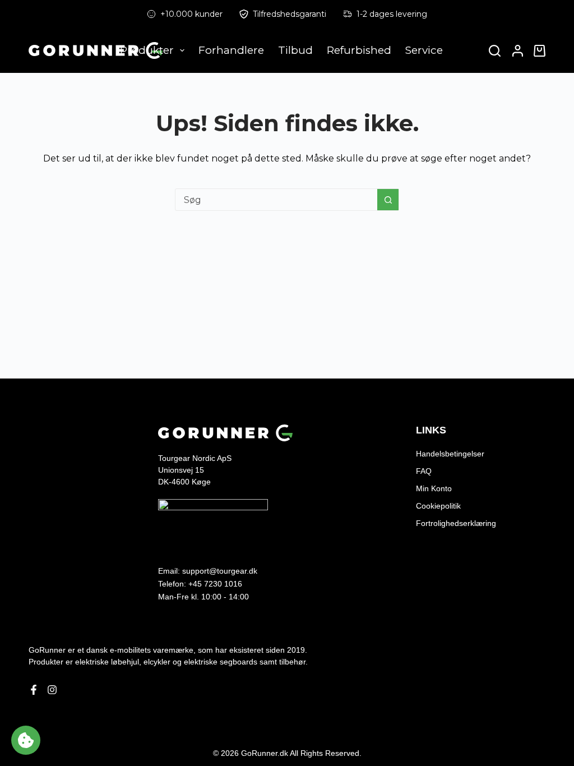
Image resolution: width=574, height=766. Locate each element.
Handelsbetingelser (450, 453)
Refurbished (359, 50)
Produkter (147, 50)
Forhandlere (231, 50)
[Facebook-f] (34, 690)
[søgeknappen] (388, 199)
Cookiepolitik (438, 505)
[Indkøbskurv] (537, 51)
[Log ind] (518, 51)
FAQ (424, 471)
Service (424, 50)
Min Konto (434, 488)
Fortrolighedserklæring (456, 523)
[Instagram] (52, 690)
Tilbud (295, 50)
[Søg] (495, 51)
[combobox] (276, 199)
